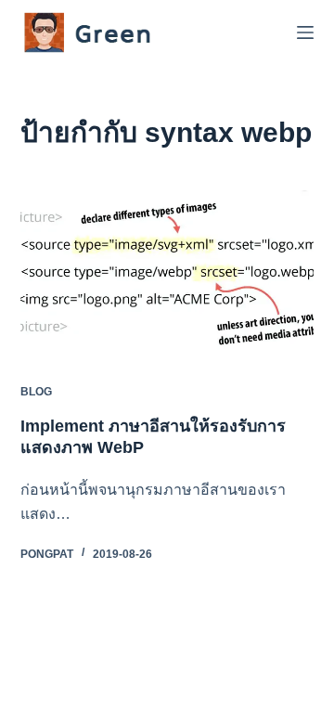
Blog (36, 391)
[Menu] (305, 32)
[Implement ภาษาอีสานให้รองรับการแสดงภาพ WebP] (167, 273)
